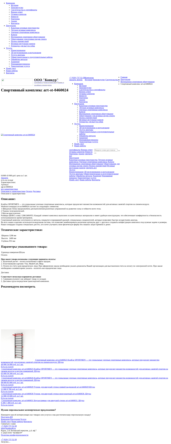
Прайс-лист (11, 68)
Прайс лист (79, 144)
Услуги (9, 48)
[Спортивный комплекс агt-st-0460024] (18, 135)
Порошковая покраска (20, 64)
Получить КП (7, 417)
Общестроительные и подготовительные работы (32, 57)
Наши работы (12, 71)
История (14, 5)
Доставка (37, 191)
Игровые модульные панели (23, 44)
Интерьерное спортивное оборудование (28, 37)
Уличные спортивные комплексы (25, 32)
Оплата (29, 191)
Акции (14, 21)
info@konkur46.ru (8, 428)
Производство (17, 8)
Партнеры (15, 19)
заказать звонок (75, 80)
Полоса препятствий (20, 41)
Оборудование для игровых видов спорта (29, 39)
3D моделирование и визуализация (26, 53)
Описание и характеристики (13, 191)
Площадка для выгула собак (23, 46)
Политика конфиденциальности (14, 435)
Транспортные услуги (20, 66)
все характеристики (9, 189)
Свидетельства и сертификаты (24, 10)
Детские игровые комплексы (23, 30)
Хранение (15, 62)
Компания (10, 3)
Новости (14, 17)
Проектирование (18, 50)
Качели (14, 35)
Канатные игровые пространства (25, 28)
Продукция (11, 26)
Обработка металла (19, 59)
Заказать (4, 178)
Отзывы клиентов (18, 14)
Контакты (15, 23)
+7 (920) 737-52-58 (77, 78)
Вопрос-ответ (17, 12)
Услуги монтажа (18, 55)
